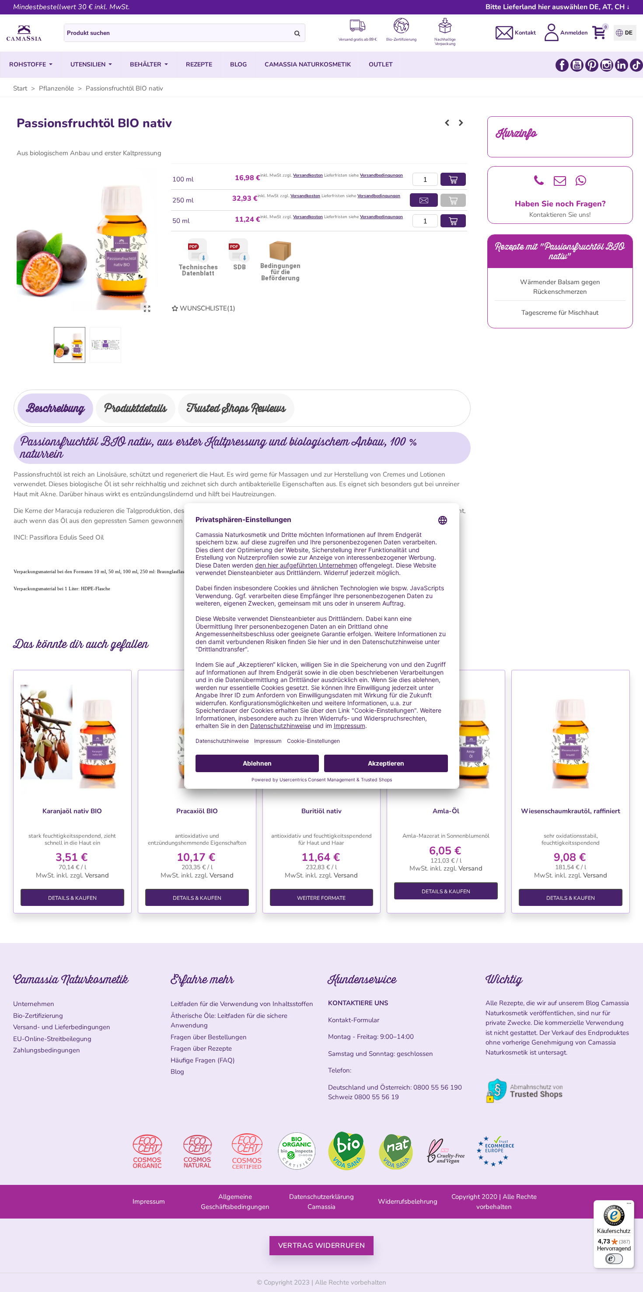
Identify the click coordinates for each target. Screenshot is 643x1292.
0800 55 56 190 (437, 1087)
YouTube (577, 65)
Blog (177, 1071)
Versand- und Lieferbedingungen (61, 1027)
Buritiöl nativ (321, 811)
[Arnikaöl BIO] (461, 122)
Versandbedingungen (381, 175)
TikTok (636, 65)
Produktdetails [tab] (136, 408)
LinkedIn (621, 65)
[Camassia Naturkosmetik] (24, 33)
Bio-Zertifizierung (38, 1015)
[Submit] (297, 33)
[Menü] (629, 1205)
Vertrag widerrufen (321, 1245)
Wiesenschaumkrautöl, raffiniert (570, 811)
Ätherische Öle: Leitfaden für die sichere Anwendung (229, 1020)
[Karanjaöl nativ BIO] (72, 736)
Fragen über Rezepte (201, 1048)
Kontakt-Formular (353, 1020)
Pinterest (591, 65)
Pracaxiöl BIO (197, 811)
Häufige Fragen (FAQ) (203, 1060)
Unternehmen (33, 1003)
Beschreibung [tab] (55, 408)
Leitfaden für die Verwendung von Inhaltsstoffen (242, 1003)
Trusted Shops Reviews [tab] (236, 408)
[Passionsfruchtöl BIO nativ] (147, 309)
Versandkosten (308, 175)
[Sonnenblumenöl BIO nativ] (447, 122)
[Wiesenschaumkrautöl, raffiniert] (570, 736)
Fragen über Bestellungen (209, 1037)
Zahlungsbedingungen (46, 1050)
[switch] (614, 1259)
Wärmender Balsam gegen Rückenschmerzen (560, 287)
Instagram (606, 65)
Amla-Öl (446, 811)
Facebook (562, 65)
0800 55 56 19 (376, 1097)
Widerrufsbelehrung (407, 1201)
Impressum (149, 1201)
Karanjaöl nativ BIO (72, 811)
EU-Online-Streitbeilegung (52, 1038)
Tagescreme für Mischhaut (559, 312)
